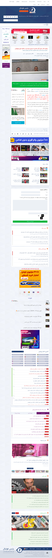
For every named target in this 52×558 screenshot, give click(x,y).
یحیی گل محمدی (23, 130)
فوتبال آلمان (46, 361)
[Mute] (14, 114)
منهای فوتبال (33, 361)
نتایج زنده (30, 298)
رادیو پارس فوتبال (24, 1)
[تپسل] (12, 29)
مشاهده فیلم (31, 468)
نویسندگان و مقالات (42, 249)
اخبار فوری (37, 129)
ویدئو (44, 1)
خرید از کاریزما (18, 122)
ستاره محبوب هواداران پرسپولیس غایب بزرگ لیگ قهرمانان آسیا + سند (33, 16)
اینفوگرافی (17, 1)
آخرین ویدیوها (43, 440)
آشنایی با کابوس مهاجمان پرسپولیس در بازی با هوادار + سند (40, 502)
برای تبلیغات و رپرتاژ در (6, 30)
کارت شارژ (42, 4)
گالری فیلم (34, 365)
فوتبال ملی (30, 129)
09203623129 (6, 42)
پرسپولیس (43, 95)
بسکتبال (22, 361)
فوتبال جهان (21, 356)
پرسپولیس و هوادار (34, 130)
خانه (48, 1)
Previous (13, 450)
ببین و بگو (44, 228)
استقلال (47, 356)
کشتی (34, 363)
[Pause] (13, 114)
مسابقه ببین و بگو (32, 1)
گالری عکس (46, 365)
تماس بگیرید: (6, 39)
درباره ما (34, 4)
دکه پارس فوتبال (43, 513)
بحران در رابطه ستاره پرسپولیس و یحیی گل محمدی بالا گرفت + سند (38, 504)
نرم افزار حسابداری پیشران (6, 65)
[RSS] (48, 228)
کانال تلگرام (26, 548)
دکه (22, 365)
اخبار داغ (41, 129)
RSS (38, 4)
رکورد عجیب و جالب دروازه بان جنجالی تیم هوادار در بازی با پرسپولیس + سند (37, 498)
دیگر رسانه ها (39, 1)
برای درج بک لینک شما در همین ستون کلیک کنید (30, 268)
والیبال (47, 363)
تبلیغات (48, 4)
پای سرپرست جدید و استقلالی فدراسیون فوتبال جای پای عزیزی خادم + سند (37, 506)
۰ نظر (24, 53)
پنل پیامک (6, 61)
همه (22, 351)
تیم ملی (38, 98)
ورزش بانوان (21, 363)
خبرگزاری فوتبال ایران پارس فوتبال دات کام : (41, 89)
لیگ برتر (27, 129)
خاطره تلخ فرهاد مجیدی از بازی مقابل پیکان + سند (41, 500)
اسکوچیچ (37, 91)
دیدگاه (46, 199)
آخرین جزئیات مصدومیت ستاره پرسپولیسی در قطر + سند (40, 496)
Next (47, 450)
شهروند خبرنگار (11, 1)
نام (46, 192)
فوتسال (47, 354)
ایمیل (46, 194)
